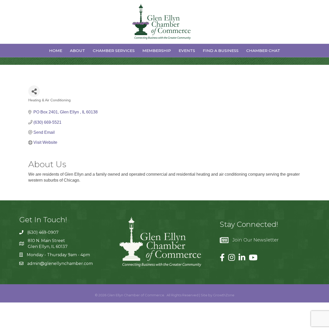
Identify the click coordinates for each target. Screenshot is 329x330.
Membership (156, 50)
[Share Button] (34, 91)
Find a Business (221, 50)
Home (55, 50)
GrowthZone (223, 295)
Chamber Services (114, 50)
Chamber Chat (263, 50)
